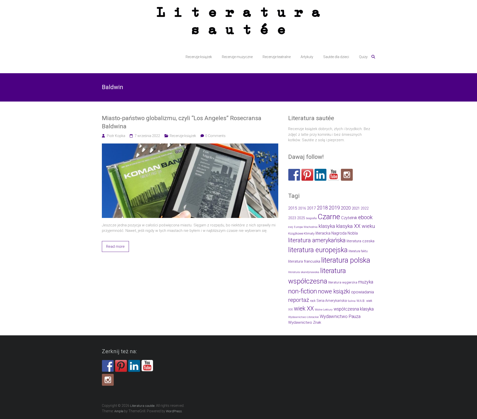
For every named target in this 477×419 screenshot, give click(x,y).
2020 (346, 207)
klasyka (326, 226)
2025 (301, 218)
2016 (302, 208)
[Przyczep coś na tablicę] (307, 175)
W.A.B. (361, 301)
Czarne (329, 216)
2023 (292, 218)
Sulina (352, 301)
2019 (334, 208)
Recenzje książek (199, 57)
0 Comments (215, 136)
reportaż (298, 300)
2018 (322, 208)
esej (290, 227)
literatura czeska (360, 241)
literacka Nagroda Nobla (337, 233)
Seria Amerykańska (332, 301)
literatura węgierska (342, 282)
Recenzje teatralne (277, 57)
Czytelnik (349, 217)
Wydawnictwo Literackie (303, 317)
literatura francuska (304, 261)
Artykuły (307, 57)
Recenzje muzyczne (237, 57)
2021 (356, 208)
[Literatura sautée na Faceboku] (294, 175)
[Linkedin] (320, 175)
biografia (311, 218)
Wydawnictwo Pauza (340, 316)
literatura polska (345, 260)
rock (313, 301)
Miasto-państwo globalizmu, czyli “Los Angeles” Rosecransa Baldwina (181, 122)
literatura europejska (318, 250)
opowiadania (362, 292)
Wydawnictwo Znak (304, 322)
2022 (365, 208)
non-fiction (302, 291)
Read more (115, 246)
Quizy (363, 57)
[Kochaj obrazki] (347, 175)
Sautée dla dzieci (336, 57)
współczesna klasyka (354, 309)
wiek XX (304, 308)
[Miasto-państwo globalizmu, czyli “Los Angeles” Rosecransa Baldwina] (190, 146)
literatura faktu (358, 251)
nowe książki (334, 291)
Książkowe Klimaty (301, 233)
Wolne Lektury (324, 309)
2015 (292, 208)
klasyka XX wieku (355, 226)
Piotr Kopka (116, 136)
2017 (311, 208)
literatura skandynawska (303, 272)
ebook (365, 217)
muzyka (365, 281)
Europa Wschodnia (306, 227)
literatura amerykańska (317, 240)
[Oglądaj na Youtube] (334, 175)
